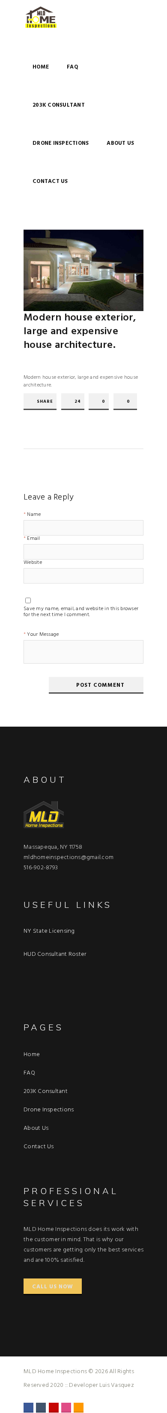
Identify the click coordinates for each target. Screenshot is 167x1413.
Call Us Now (52, 1286)
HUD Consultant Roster (55, 954)
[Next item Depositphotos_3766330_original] (113, 270)
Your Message (43, 635)
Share (45, 401)
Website (33, 563)
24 (78, 401)
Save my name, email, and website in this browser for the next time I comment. (81, 610)
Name (34, 515)
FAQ (72, 67)
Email (33, 539)
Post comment (100, 685)
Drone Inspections (61, 143)
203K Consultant (59, 105)
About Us (120, 143)
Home (41, 67)
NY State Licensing (49, 931)
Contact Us (50, 181)
